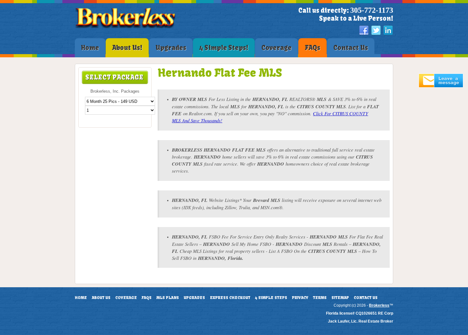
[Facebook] (364, 30)
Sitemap (340, 298)
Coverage (126, 298)
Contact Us (366, 298)
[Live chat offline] (441, 86)
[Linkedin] (388, 30)
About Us (101, 298)
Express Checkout (230, 298)
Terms (320, 298)
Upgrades (194, 298)
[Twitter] (376, 30)
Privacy (300, 298)
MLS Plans (167, 298)
